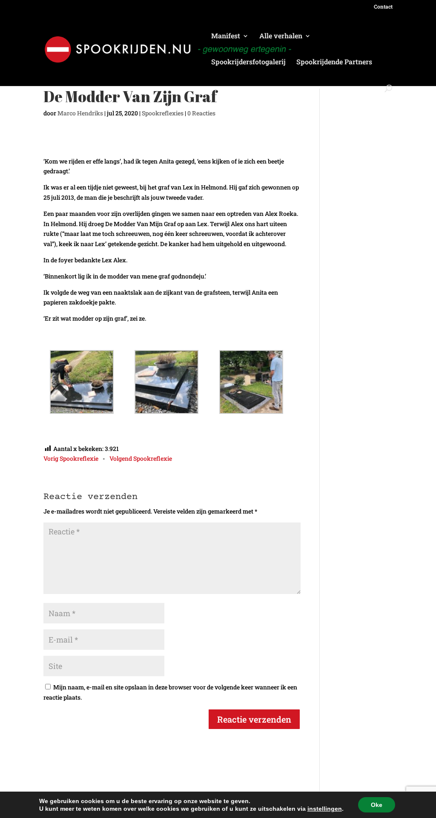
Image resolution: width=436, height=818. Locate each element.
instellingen (324, 808)
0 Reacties (201, 113)
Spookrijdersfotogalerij (248, 62)
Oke (376, 804)
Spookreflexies (163, 113)
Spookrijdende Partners (334, 62)
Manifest (225, 36)
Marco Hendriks (80, 113)
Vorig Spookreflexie (70, 458)
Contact (383, 7)
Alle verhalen (280, 36)
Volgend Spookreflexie (140, 458)
